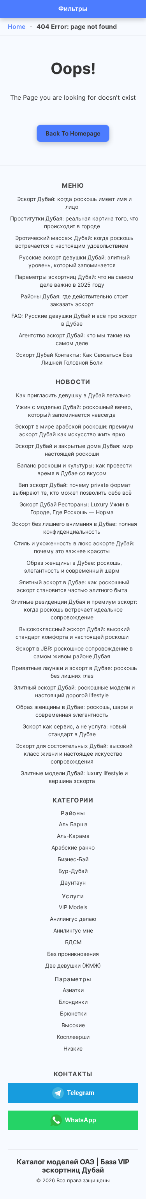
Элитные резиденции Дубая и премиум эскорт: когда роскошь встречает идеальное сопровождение (74, 609)
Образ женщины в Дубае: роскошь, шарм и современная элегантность (74, 711)
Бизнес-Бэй (73, 859)
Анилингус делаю (73, 918)
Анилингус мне (73, 930)
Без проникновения (73, 953)
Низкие (73, 1048)
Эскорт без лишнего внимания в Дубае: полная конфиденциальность (74, 527)
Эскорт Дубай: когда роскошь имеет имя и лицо (74, 203)
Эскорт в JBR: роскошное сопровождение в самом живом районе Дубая (74, 652)
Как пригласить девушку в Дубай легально (73, 395)
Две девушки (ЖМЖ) (73, 965)
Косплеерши (73, 1036)
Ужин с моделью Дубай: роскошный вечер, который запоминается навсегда (74, 411)
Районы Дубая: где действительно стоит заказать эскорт (74, 300)
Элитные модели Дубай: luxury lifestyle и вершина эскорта (74, 777)
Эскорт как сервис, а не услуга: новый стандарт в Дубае (74, 730)
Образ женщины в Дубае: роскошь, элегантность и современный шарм (73, 566)
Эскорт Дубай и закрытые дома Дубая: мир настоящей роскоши (74, 450)
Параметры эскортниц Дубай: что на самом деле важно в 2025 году (74, 280)
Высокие (73, 1025)
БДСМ (73, 942)
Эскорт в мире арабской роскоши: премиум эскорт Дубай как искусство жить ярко (74, 430)
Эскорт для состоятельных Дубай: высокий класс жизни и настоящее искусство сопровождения (74, 753)
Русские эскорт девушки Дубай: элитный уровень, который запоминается (74, 261)
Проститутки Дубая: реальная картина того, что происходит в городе (74, 222)
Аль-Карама (73, 835)
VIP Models (73, 907)
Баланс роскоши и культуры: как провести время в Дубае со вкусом (74, 469)
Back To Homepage (73, 133)
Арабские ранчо (73, 847)
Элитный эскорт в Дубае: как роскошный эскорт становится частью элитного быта (73, 586)
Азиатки (73, 990)
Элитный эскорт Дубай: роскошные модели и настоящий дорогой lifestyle (74, 691)
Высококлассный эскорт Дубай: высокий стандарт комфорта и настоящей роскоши (73, 633)
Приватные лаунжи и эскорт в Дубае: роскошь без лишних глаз (74, 672)
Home (16, 26)
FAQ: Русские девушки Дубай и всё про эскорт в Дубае (74, 319)
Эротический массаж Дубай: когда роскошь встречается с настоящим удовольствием (74, 242)
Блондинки (73, 1001)
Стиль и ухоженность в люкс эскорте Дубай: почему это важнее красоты (74, 547)
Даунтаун (73, 882)
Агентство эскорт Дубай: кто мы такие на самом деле (74, 339)
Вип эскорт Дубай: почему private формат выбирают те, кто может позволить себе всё (72, 488)
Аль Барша (73, 824)
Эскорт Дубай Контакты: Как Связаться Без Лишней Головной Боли (74, 358)
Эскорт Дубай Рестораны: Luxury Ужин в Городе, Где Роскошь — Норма (74, 508)
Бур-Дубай (73, 871)
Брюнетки (73, 1013)
